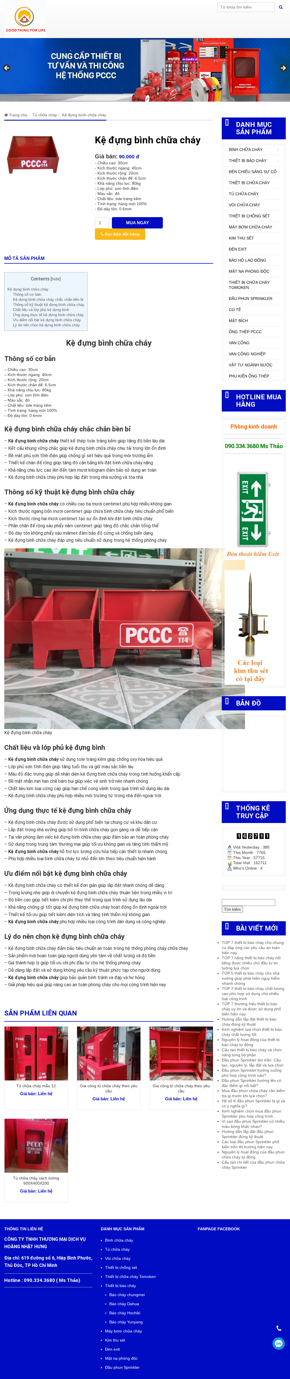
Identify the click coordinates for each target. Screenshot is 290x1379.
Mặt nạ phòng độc (249, 271)
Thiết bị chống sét (249, 216)
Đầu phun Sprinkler (250, 298)
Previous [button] (7, 68)
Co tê (235, 309)
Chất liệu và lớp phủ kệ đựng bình (41, 310)
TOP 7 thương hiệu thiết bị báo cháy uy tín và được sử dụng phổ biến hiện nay (251, 1009)
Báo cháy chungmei (127, 1294)
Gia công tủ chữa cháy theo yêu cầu (108, 1088)
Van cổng (239, 343)
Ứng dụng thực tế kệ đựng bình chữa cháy (48, 315)
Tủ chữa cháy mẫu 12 (36, 1086)
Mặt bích (238, 320)
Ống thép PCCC (245, 331)
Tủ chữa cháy (244, 194)
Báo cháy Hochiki (124, 1313)
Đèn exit (238, 249)
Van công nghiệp (247, 354)
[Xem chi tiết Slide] (145, 69)
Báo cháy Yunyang (126, 1322)
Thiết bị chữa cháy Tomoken (249, 285)
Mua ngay (137, 222)
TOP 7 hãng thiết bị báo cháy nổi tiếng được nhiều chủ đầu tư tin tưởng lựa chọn (251, 963)
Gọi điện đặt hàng (122, 234)
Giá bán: (106, 156)
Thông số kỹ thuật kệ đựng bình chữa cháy (48, 305)
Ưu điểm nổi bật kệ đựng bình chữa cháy (47, 320)
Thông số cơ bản (27, 294)
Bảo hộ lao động (247, 260)
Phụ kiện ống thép (249, 376)
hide (55, 279)
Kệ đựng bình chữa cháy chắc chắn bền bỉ (48, 299)
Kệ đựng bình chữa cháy (27, 289)
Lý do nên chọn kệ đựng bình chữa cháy (46, 325)
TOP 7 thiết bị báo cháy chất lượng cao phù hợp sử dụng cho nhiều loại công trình (253, 993)
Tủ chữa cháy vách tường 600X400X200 (36, 1180)
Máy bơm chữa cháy (250, 227)
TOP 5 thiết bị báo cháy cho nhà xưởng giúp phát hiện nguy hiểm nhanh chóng (251, 978)
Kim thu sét (241, 238)
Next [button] (283, 68)
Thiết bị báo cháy (247, 160)
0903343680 (278, 1343)
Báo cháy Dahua (124, 1304)
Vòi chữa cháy (244, 205)
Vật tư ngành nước (250, 365)
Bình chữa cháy (246, 149)
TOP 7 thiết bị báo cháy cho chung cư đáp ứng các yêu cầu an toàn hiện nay (253, 947)
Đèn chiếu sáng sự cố (253, 171)
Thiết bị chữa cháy (249, 182)
